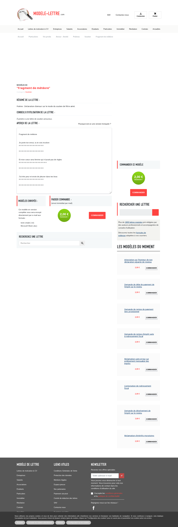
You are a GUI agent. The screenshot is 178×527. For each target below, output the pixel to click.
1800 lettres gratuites (133, 222)
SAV (109, 15)
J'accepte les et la (108, 494)
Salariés (20, 480)
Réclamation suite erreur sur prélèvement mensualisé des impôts (136, 361)
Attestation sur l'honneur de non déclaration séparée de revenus (138, 261)
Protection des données (63, 475)
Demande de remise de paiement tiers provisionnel (138, 310)
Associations (21, 485)
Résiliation (20, 503)
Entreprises (21, 475)
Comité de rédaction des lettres (65, 498)
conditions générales (113, 493)
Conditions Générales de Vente (65, 471)
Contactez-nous (122, 15)
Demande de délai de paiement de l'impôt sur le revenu (139, 285)
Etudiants (20, 489)
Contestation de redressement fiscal (137, 387)
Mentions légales (60, 480)
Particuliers (21, 494)
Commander (97, 215)
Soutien (28, 92)
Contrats (20, 507)
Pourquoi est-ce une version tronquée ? (94, 124)
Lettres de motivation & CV (27, 471)
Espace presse (59, 485)
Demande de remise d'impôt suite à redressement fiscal (139, 335)
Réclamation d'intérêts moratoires (139, 435)
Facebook (93, 508)
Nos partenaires (60, 489)
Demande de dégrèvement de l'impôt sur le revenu (137, 412)
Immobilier (20, 498)
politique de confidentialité (108, 496)
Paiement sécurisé (61, 494)
